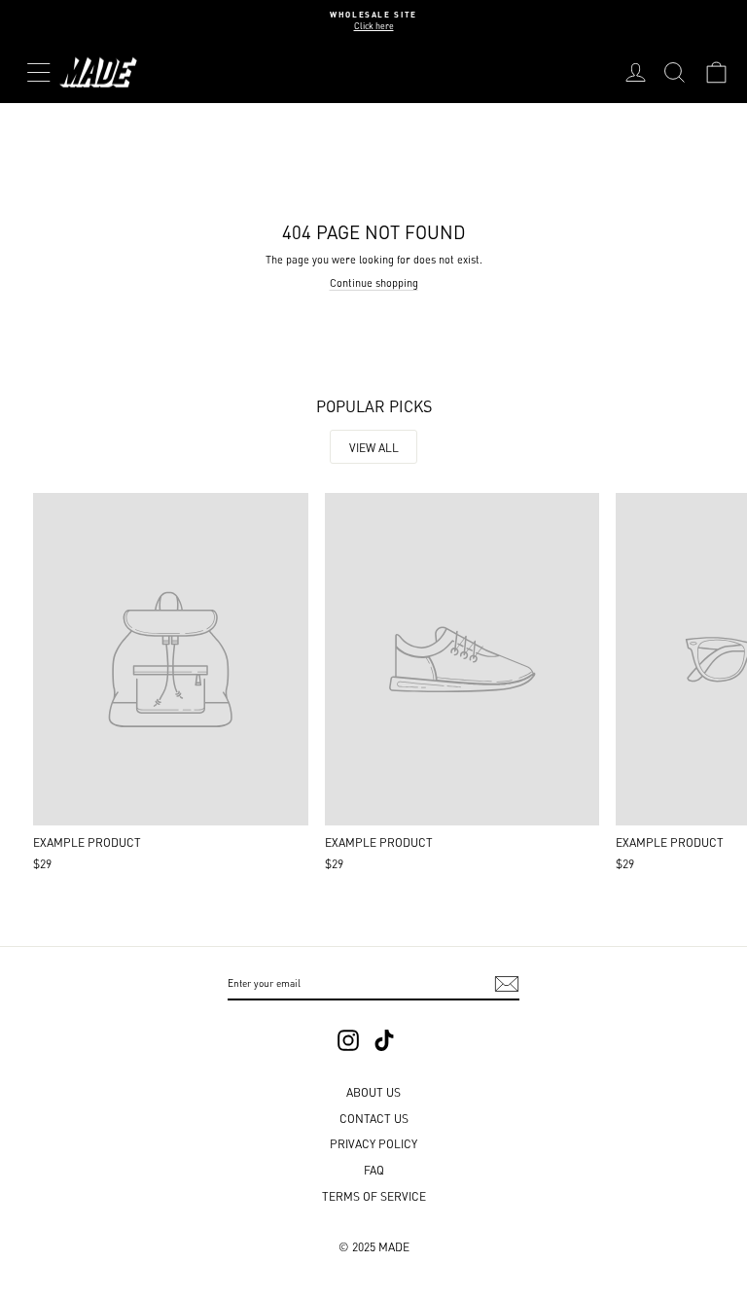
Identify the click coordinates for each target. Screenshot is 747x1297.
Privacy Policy (373, 1143)
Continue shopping (374, 282)
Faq (374, 1169)
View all (374, 447)
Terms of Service (374, 1195)
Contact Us (374, 1117)
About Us (373, 1091)
